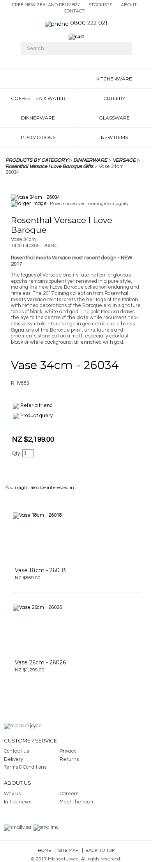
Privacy (68, 751)
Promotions (38, 137)
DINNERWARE (90, 160)
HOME (38, 78)
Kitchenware (114, 79)
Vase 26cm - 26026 (40, 662)
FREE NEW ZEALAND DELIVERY (46, 4)
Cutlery (114, 98)
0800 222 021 (89, 23)
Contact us (16, 751)
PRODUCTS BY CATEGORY (36, 160)
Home (44, 850)
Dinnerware (38, 118)
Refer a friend (36, 405)
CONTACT (74, 11)
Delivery (13, 759)
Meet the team (77, 802)
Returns (69, 759)
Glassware (114, 118)
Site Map (68, 850)
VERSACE (124, 160)
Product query (36, 415)
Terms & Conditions (25, 767)
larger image (32, 203)
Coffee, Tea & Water (38, 98)
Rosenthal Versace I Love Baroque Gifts (49, 166)
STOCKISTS (100, 4)
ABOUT (129, 4)
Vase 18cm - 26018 (40, 570)
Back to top (100, 850)
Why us (12, 793)
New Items (114, 137)
